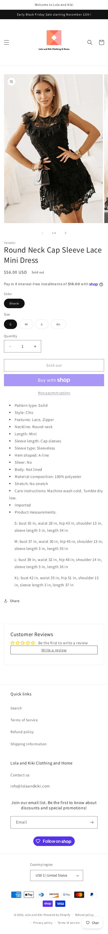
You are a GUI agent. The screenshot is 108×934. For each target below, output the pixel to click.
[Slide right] (65, 233)
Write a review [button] (54, 649)
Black (17, 304)
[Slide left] (42, 233)
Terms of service (69, 923)
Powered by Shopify (57, 915)
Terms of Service (24, 720)
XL (61, 325)
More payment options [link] (54, 393)
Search (16, 708)
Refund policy (22, 731)
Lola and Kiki (34, 915)
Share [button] (15, 600)
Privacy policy (43, 923)
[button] (6, 42)
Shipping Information (28, 744)
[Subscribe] (91, 822)
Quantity (10, 336)
